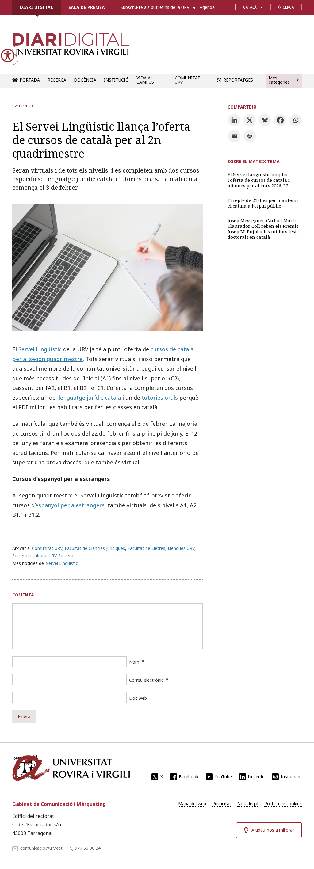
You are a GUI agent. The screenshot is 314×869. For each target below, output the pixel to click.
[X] (249, 120)
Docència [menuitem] (85, 80)
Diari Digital (36, 7)
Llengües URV (181, 548)
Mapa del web (192, 803)
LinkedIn (256, 776)
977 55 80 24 (88, 848)
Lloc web (138, 698)
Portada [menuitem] (30, 80)
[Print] (249, 136)
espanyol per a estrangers (70, 505)
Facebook (188, 776)
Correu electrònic (146, 680)
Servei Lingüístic (40, 349)
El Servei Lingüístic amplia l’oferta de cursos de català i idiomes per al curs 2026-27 (259, 180)
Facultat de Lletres (146, 548)
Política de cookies (283, 803)
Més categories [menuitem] (279, 80)
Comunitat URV (47, 548)
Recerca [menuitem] (57, 80)
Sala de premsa (86, 7)
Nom (134, 662)
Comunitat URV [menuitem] (187, 80)
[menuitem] (192, 803)
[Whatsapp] (295, 120)
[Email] (234, 136)
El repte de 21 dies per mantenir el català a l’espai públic (263, 203)
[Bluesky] (265, 120)
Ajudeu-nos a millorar (272, 830)
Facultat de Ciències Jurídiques (95, 548)
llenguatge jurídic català (89, 397)
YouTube (223, 776)
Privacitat (221, 803)
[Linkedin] (234, 120)
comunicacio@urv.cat (41, 848)
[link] (70, 47)
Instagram (291, 776)
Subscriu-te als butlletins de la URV (155, 7)
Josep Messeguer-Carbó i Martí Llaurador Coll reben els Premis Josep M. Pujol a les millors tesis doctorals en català (263, 228)
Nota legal (247, 803)
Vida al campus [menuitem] (145, 80)
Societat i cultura (29, 555)
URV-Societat (62, 555)
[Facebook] (280, 120)
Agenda (207, 7)
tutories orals (160, 397)
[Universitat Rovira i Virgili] (71, 768)
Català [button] (250, 7)
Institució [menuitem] (116, 80)
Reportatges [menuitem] (238, 80)
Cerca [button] (288, 7)
